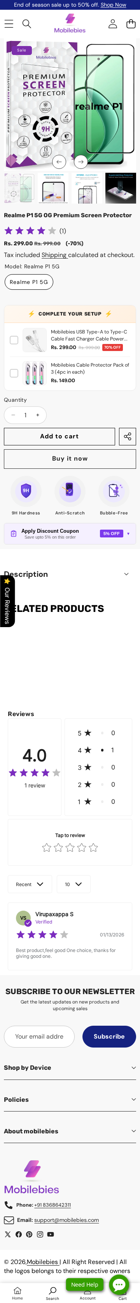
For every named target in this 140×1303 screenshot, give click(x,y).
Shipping (55, 255)
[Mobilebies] (70, 24)
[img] (30, 231)
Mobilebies (43, 1262)
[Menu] (9, 24)
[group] (19, 188)
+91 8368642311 (52, 1205)
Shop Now (113, 4)
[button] (59, 162)
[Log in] (112, 24)
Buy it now (70, 458)
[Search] (27, 24)
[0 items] (131, 24)
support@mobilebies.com (66, 1219)
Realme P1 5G (29, 281)
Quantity (15, 399)
